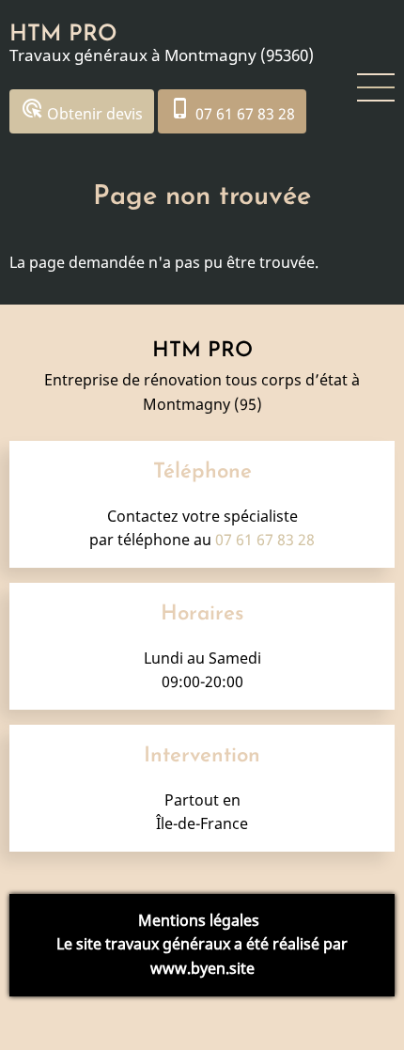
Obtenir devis (82, 110)
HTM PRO (63, 35)
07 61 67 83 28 (232, 110)
